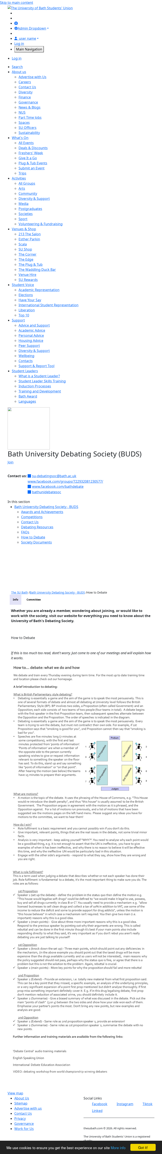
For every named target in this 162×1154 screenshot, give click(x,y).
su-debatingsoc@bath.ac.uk (54, 476)
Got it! (143, 1147)
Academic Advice (32, 330)
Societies (26, 213)
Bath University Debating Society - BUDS (46, 506)
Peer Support (29, 345)
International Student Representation (48, 305)
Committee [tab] (34, 599)
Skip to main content (16, 2)
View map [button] (15, 1093)
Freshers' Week (31, 153)
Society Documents (36, 542)
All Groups (27, 183)
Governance (28, 102)
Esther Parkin (29, 239)
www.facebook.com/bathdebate (58, 486)
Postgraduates (30, 208)
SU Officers (27, 127)
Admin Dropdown (32, 28)
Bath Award (28, 396)
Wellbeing (26, 355)
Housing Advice (31, 340)
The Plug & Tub (31, 264)
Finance (25, 97)
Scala (23, 244)
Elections (26, 295)
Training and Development (40, 391)
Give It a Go (28, 158)
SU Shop (25, 249)
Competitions (32, 517)
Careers (25, 82)
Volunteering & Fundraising (41, 224)
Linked (97, 1110)
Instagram (125, 1104)
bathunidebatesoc (46, 492)
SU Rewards (28, 279)
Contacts (26, 360)
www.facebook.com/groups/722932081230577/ (65, 481)
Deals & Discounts (33, 148)
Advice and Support (34, 325)
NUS (22, 112)
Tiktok (148, 1104)
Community (28, 193)
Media (23, 203)
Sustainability (29, 132)
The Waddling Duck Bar (37, 269)
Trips (22, 173)
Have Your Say (30, 300)
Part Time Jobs (30, 117)
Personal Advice (31, 335)
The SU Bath (19, 592)
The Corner (27, 254)
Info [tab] (15, 599)
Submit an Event (32, 168)
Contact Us (27, 87)
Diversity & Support (34, 198)
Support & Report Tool (36, 366)
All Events (26, 142)
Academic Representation (39, 289)
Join (11, 462)
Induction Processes (35, 386)
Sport (23, 219)
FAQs (25, 532)
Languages (27, 401)
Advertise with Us (32, 77)
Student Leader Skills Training (42, 381)
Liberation (27, 310)
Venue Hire (27, 274)
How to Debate (33, 537)
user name (27, 38)
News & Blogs (29, 107)
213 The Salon (30, 234)
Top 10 (24, 315)
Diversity (25, 92)
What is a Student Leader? (39, 376)
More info (118, 1147)
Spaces (24, 122)
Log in (19, 43)
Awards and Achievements (42, 512)
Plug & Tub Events (33, 163)
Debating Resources (37, 527)
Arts (22, 188)
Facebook (99, 1104)
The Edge (26, 259)
